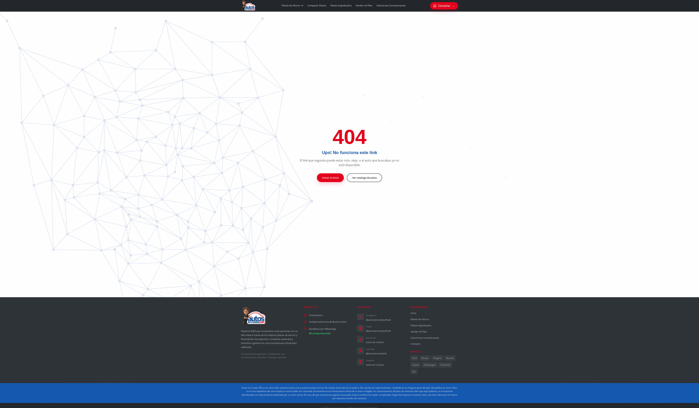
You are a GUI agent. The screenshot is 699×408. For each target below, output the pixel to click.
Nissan (424, 358)
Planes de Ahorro (290, 5)
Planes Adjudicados (341, 5)
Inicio (413, 313)
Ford (414, 358)
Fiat (414, 371)
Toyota (415, 364)
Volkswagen (430, 364)
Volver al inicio (330, 177)
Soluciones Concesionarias (391, 5)
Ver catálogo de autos (364, 177)
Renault (450, 358)
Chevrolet (445, 364)
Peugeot (437, 358)
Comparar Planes (316, 5)
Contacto (415, 343)
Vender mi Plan (364, 5)
